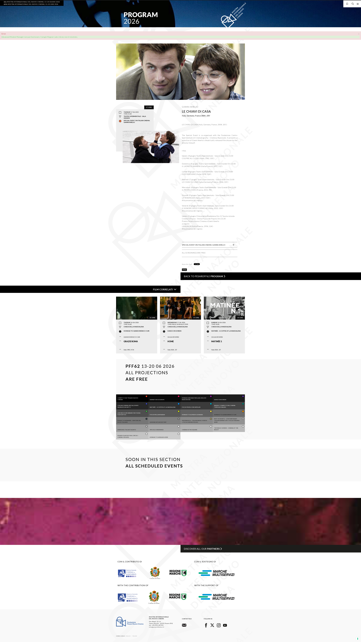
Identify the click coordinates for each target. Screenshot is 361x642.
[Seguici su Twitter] (212, 625)
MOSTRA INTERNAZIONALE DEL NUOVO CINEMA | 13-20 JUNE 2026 (31, 4)
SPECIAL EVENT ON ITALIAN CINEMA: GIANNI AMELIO (203, 245)
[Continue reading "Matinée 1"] (224, 308)
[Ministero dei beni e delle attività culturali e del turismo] (129, 573)
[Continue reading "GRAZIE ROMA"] (136, 308)
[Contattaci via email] (184, 625)
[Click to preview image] (180, 79)
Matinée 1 (216, 341)
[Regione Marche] (178, 573)
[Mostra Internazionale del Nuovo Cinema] (347, 3)
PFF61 (184, 269)
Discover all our (202, 548)
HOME (171, 341)
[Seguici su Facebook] (206, 625)
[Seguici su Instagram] (218, 625)
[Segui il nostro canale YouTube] (225, 625)
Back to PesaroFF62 (203, 276)
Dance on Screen (174, 331)
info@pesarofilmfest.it (156, 627)
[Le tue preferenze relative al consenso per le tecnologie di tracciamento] (357, 638)
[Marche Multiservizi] (216, 573)
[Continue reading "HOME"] (180, 308)
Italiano (134, 636)
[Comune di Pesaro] (155, 573)
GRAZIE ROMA (131, 341)
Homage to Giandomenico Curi (136, 331)
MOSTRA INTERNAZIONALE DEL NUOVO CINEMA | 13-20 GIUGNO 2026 (32, 2)
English (128, 636)
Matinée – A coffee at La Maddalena (226, 331)
